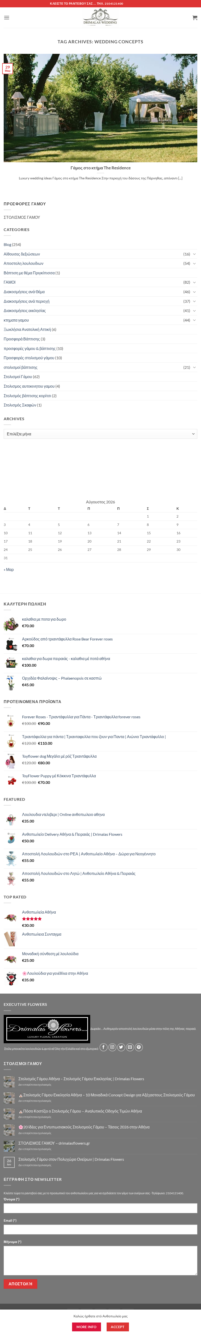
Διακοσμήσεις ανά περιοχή (27, 301)
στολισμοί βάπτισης (21, 367)
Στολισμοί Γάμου (18, 376)
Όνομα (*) (11, 1199)
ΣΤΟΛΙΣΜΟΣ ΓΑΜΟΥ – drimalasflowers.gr (54, 1143)
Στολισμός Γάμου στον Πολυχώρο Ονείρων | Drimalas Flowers (71, 1159)
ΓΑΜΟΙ (9, 282)
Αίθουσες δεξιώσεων (22, 254)
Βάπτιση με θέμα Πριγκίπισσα (29, 272)
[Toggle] (194, 254)
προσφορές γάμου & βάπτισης (30, 348)
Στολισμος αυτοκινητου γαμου (29, 386)
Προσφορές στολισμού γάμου (29, 357)
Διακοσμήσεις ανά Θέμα (24, 291)
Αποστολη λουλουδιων (23, 263)
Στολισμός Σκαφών (20, 405)
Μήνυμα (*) (12, 1242)
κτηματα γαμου (16, 320)
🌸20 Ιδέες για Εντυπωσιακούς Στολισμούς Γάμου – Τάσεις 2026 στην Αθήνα (84, 1127)
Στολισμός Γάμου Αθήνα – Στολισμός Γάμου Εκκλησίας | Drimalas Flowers (81, 1078)
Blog (7, 244)
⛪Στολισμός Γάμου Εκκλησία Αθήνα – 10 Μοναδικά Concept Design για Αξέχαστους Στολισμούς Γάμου (106, 1094)
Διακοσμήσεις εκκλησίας (25, 310)
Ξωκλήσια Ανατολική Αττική (27, 329)
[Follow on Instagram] (112, 1047)
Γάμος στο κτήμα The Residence (101, 167)
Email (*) (10, 1220)
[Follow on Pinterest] (139, 1047)
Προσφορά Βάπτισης (22, 339)
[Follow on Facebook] (104, 1047)
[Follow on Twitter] (121, 1047)
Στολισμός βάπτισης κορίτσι (27, 395)
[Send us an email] (130, 1047)
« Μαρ (9, 569)
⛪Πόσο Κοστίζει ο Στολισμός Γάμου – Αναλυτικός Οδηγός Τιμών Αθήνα (80, 1111)
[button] (7, 17)
